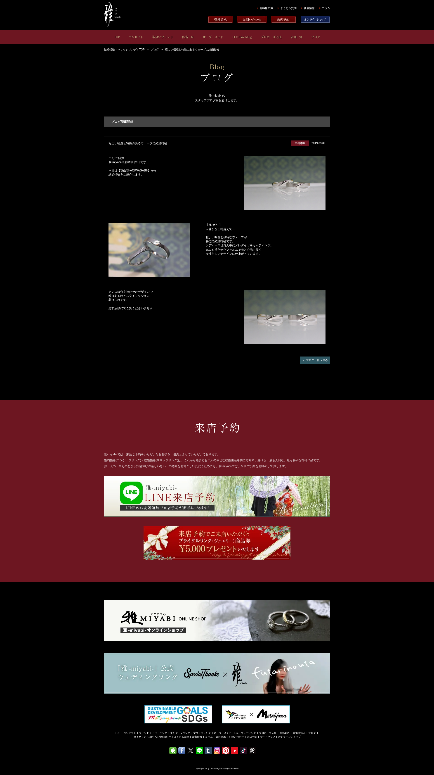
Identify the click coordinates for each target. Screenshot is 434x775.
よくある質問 (288, 8)
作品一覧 (188, 37)
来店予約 (252, 736)
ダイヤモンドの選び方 (146, 736)
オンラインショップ (289, 736)
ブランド (144, 733)
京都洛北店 (299, 733)
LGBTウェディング (245, 733)
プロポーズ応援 (271, 37)
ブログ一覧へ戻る (317, 360)
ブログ (315, 37)
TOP (117, 37)
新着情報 (309, 8)
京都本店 (285, 733)
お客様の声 (266, 8)
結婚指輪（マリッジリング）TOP (124, 49)
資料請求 (221, 736)
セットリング (159, 733)
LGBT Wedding (242, 37)
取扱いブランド (162, 37)
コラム (326, 8)
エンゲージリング (180, 733)
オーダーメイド (213, 37)
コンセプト (136, 37)
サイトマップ (267, 736)
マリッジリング (202, 733)
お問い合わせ (236, 736)
